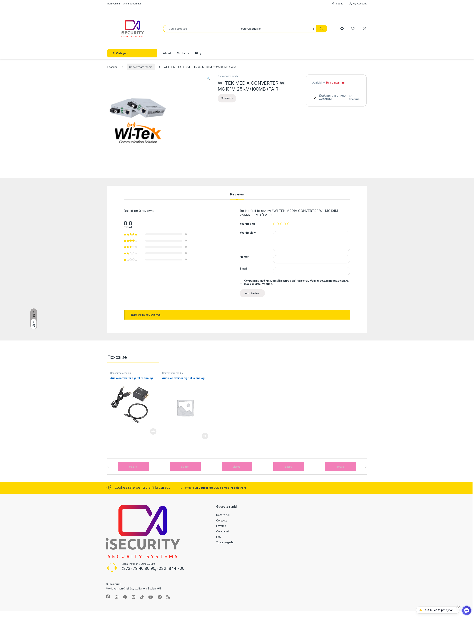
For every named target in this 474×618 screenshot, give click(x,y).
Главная (112, 67)
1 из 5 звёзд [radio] (274, 223)
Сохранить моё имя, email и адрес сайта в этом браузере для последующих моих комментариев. (296, 282)
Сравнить (354, 98)
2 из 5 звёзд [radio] (277, 223)
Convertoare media (140, 67)
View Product (151, 431)
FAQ (218, 537)
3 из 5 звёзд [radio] (281, 223)
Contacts (183, 53)
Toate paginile (224, 542)
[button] (208, 78)
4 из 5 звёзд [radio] (284, 223)
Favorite (221, 525)
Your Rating (247, 223)
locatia (339, 3)
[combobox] (200, 28)
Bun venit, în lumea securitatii (124, 3)
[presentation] (366, 467)
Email (244, 268)
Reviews (237, 194)
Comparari (222, 531)
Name (244, 256)
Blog (198, 53)
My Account (360, 3)
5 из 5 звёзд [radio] (288, 223)
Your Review (248, 232)
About (167, 53)
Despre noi (223, 514)
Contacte (221, 520)
